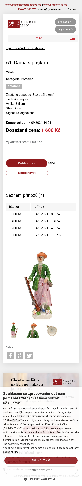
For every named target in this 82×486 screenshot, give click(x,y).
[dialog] (41, 436)
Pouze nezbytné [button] (41, 470)
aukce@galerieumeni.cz (52, 9)
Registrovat (27, 173)
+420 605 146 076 (26, 9)
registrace (64, 29)
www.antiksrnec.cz (55, 4)
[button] (41, 479)
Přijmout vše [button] (41, 460)
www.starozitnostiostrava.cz (23, 4)
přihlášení (64, 21)
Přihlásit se (26, 163)
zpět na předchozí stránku (25, 48)
